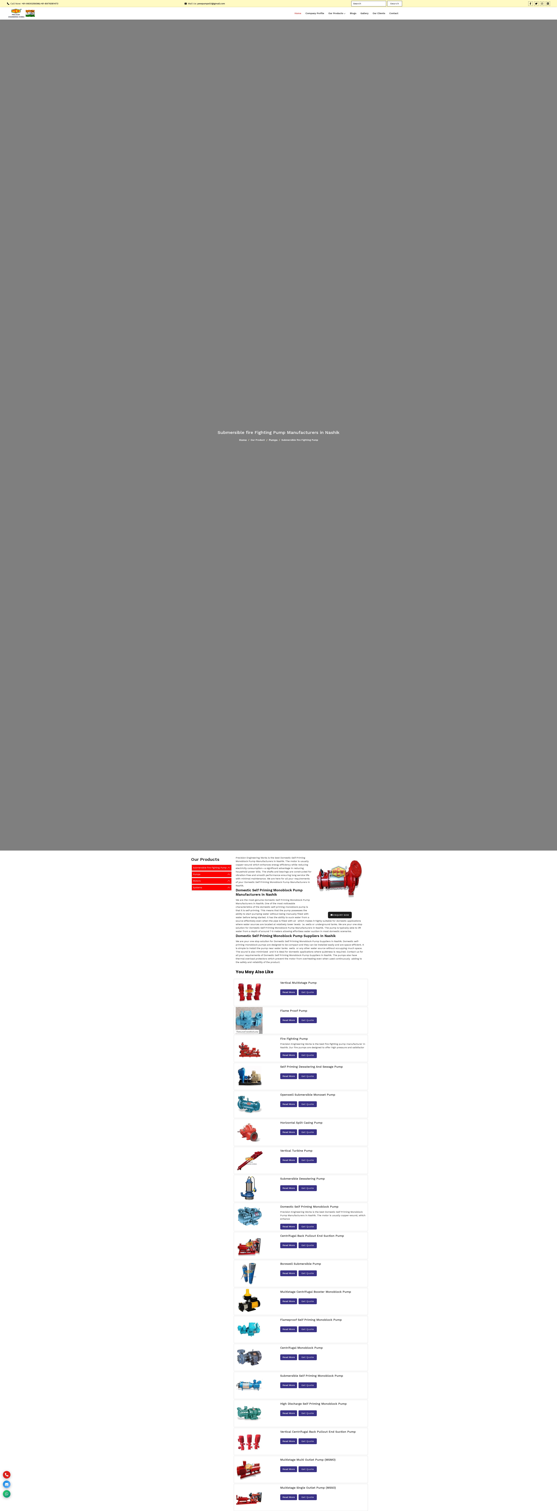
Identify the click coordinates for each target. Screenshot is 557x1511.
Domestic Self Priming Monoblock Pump (309, 1206)
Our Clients (379, 13)
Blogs (353, 13)
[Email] (6, 1484)
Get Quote (307, 992)
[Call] (6, 1475)
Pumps (273, 439)
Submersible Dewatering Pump (302, 1178)
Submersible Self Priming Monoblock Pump (311, 1375)
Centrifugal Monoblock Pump (301, 1347)
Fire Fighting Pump (294, 1038)
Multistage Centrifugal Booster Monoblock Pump (315, 1291)
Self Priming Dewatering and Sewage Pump (311, 1066)
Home (297, 13)
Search (394, 3)
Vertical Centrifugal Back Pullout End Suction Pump (318, 1431)
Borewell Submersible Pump (300, 1263)
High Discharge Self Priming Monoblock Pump (313, 1403)
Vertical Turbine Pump (296, 1150)
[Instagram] (542, 3)
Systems (197, 887)
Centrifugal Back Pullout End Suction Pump (312, 1235)
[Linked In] (548, 3)
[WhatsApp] (6, 1494)
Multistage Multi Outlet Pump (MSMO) (308, 1459)
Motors (197, 881)
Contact (393, 13)
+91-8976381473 (49, 3)
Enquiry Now (341, 915)
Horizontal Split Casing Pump (301, 1122)
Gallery (364, 13)
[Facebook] (530, 3)
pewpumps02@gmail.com (211, 3)
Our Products (335, 13)
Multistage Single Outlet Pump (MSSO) (308, 1487)
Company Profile (314, 13)
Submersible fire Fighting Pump (210, 867)
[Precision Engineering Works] (15, 13)
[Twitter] (536, 3)
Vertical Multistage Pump (298, 982)
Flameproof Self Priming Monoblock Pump (311, 1319)
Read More (288, 992)
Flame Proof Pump (293, 1010)
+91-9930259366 (31, 3)
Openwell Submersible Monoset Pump (307, 1094)
